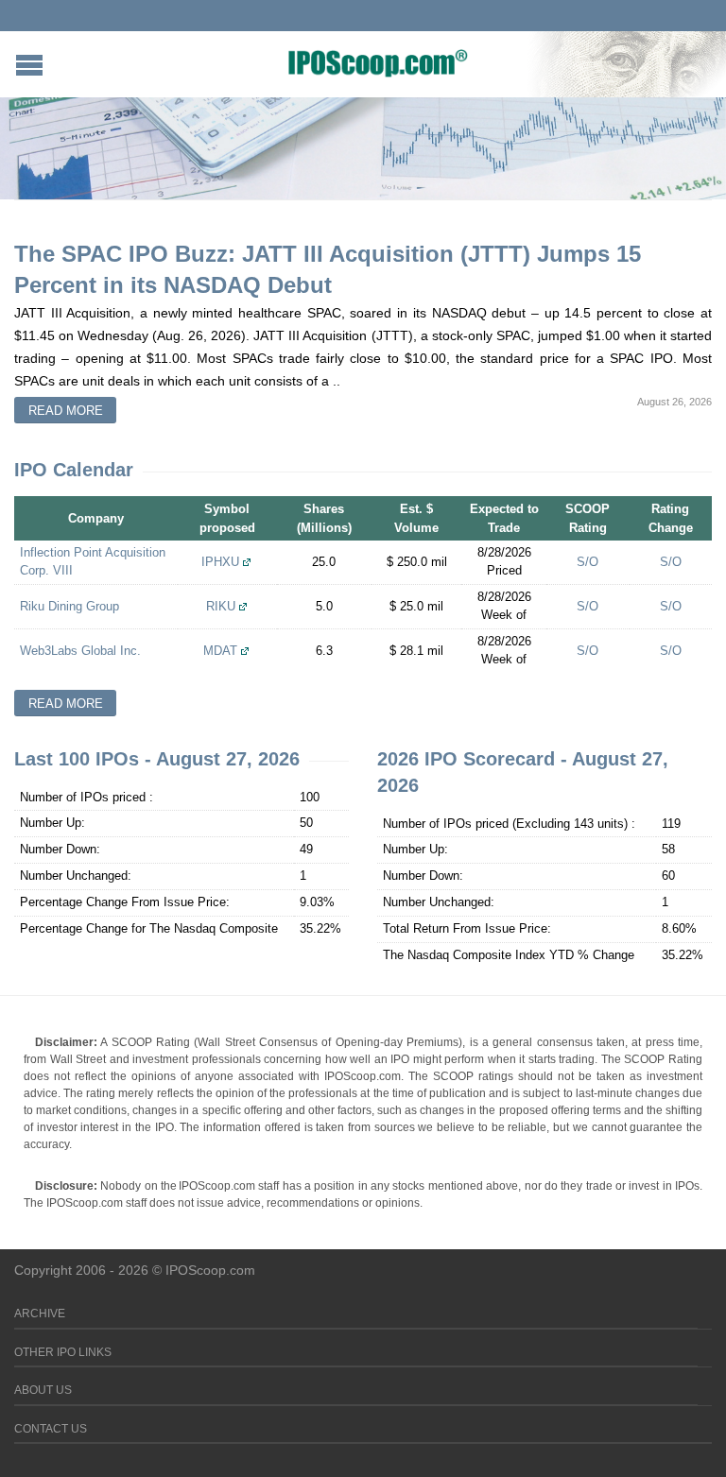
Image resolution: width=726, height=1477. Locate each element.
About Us (43, 1390)
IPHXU (220, 562)
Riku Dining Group (69, 606)
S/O (587, 562)
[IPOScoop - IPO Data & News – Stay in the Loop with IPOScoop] (378, 62)
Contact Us (50, 1428)
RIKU (220, 606)
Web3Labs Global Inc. (80, 651)
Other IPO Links (63, 1352)
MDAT (220, 651)
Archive (39, 1313)
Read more (65, 411)
